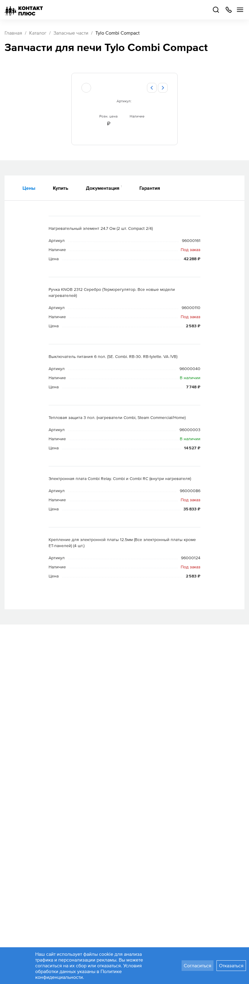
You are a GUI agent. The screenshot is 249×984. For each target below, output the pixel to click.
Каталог (37, 33)
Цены (28, 188)
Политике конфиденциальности (78, 974)
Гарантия (149, 188)
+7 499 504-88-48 (228, 10)
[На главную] (24, 10)
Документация (104, 188)
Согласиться (197, 965)
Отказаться (231, 965)
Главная (13, 33)
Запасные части (70, 33)
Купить (60, 188)
